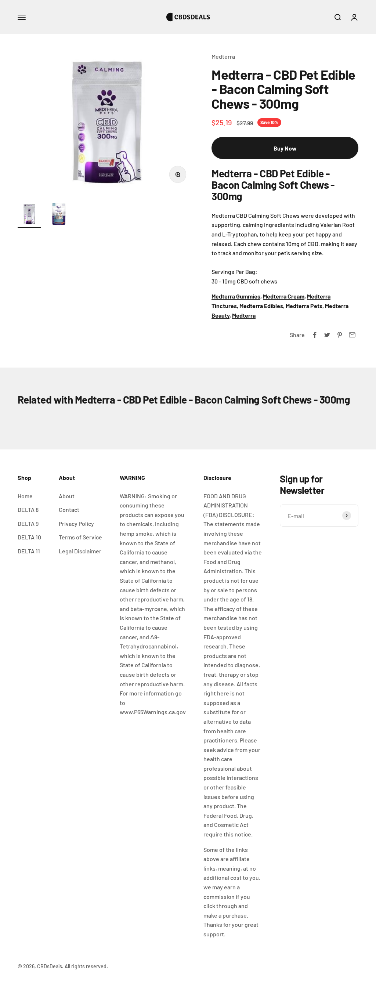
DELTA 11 (29, 550)
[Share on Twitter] (327, 335)
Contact (69, 509)
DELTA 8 (28, 509)
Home (25, 495)
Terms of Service (80, 537)
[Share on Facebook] (314, 335)
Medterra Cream (283, 296)
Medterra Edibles (261, 305)
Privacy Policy (76, 523)
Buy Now (285, 148)
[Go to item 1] (29, 215)
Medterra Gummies (236, 296)
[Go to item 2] (58, 215)
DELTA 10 (29, 537)
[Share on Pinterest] (339, 335)
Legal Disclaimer (80, 550)
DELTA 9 (28, 523)
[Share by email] (352, 335)
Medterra (223, 56)
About (67, 495)
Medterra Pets (304, 305)
